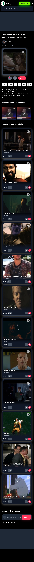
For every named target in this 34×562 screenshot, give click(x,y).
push (10, 84)
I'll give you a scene (9, 465)
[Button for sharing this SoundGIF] (29, 156)
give (24, 84)
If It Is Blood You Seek (10, 182)
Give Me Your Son (9, 213)
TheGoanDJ (7, 309)
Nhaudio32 (7, 184)
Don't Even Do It (9, 433)
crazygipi (6, 341)
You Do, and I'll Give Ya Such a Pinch (14, 496)
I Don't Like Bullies (9, 370)
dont (4, 84)
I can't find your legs (10, 339)
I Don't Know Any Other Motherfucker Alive (17, 276)
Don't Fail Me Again (9, 402)
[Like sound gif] (10, 78)
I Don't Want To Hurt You (11, 308)
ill (19, 84)
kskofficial (6, 152)
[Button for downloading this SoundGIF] (26, 156)
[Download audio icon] (15, 78)
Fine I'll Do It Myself (9, 245)
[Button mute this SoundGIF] (22, 52)
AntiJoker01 (7, 498)
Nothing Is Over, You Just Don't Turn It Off (16, 151)
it (15, 84)
